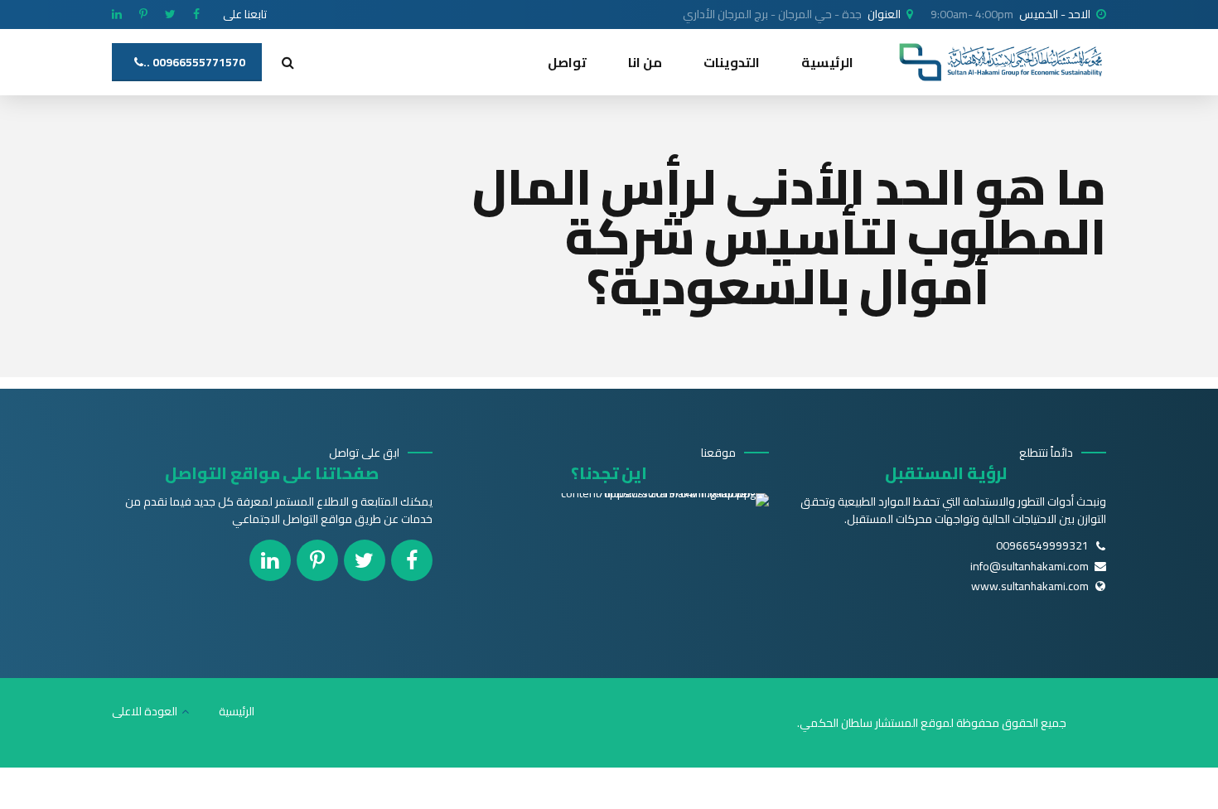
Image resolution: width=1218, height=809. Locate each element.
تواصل (567, 62)
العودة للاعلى (144, 711)
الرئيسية (827, 62)
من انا (645, 62)
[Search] (288, 62)
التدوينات (731, 62)
